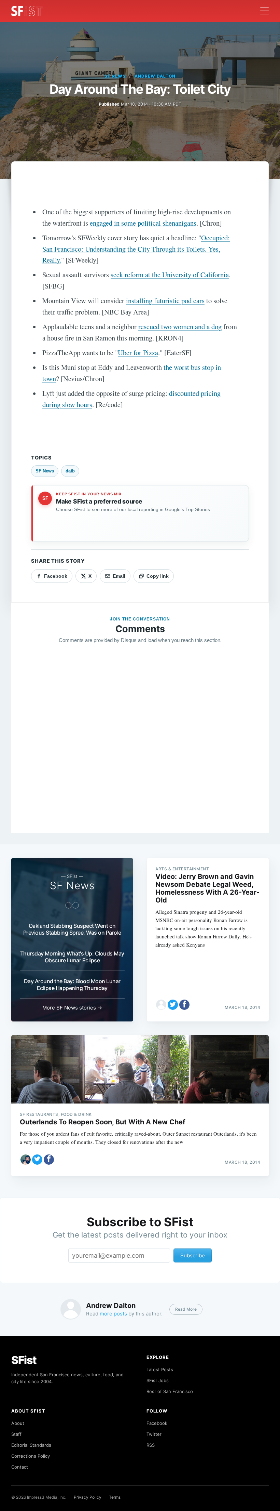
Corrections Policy (30, 1456)
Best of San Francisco (169, 1391)
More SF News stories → (72, 1007)
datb (70, 470)
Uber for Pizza (138, 352)
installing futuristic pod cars (165, 300)
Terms (115, 1497)
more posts (113, 1313)
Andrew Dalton (155, 76)
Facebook (156, 1423)
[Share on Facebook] (184, 1005)
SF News (115, 76)
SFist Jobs (157, 1380)
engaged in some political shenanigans (143, 223)
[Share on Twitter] (173, 1005)
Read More (186, 1309)
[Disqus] (140, 747)
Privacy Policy (87, 1497)
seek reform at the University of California (170, 274)
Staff (16, 1434)
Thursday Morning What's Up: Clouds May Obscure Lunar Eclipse (72, 957)
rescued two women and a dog (180, 326)
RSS (150, 1445)
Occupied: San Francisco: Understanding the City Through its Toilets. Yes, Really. (136, 249)
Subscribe (192, 1255)
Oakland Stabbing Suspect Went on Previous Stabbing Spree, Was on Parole (72, 929)
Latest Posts (159, 1369)
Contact (19, 1467)
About (17, 1423)
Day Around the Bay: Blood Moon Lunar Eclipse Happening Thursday (72, 984)
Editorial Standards (31, 1445)
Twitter (154, 1434)
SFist (24, 1360)
